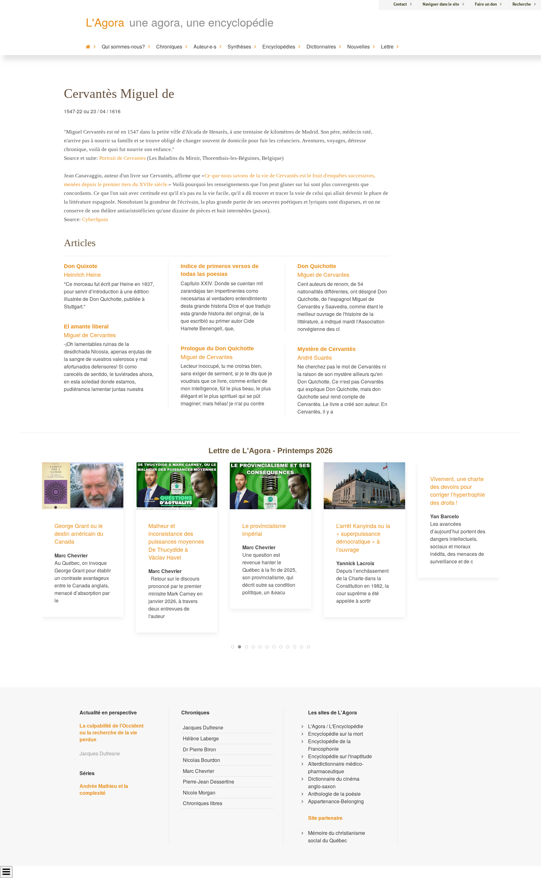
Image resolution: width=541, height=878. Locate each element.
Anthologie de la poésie (334, 793)
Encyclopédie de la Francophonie (329, 745)
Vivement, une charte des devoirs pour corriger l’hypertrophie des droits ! (457, 490)
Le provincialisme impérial (264, 529)
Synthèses (239, 46)
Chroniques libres (202, 803)
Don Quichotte (316, 266)
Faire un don (486, 4)
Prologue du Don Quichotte (217, 348)
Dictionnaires (321, 46)
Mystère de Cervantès (326, 349)
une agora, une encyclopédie (201, 21)
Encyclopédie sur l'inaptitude (340, 756)
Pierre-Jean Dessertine (208, 781)
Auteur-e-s (204, 46)
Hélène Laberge (201, 738)
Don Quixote (80, 266)
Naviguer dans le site (441, 4)
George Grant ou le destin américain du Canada (78, 533)
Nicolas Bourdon (201, 760)
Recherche (522, 4)
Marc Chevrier (198, 770)
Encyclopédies (278, 46)
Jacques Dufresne (203, 727)
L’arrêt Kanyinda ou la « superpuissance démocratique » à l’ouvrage (363, 537)
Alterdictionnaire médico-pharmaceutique (335, 767)
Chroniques (169, 46)
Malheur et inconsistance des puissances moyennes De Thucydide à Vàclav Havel (176, 541)
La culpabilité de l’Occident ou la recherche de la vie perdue (111, 733)
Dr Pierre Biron (199, 749)
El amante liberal (86, 326)
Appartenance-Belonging (336, 801)
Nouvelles (358, 46)
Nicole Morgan (199, 792)
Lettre (387, 46)
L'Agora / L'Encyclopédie (335, 726)
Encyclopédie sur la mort (335, 733)
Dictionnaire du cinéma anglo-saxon (333, 782)
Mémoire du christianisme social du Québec (336, 836)
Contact (400, 4)
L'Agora (105, 21)
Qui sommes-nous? (123, 46)
